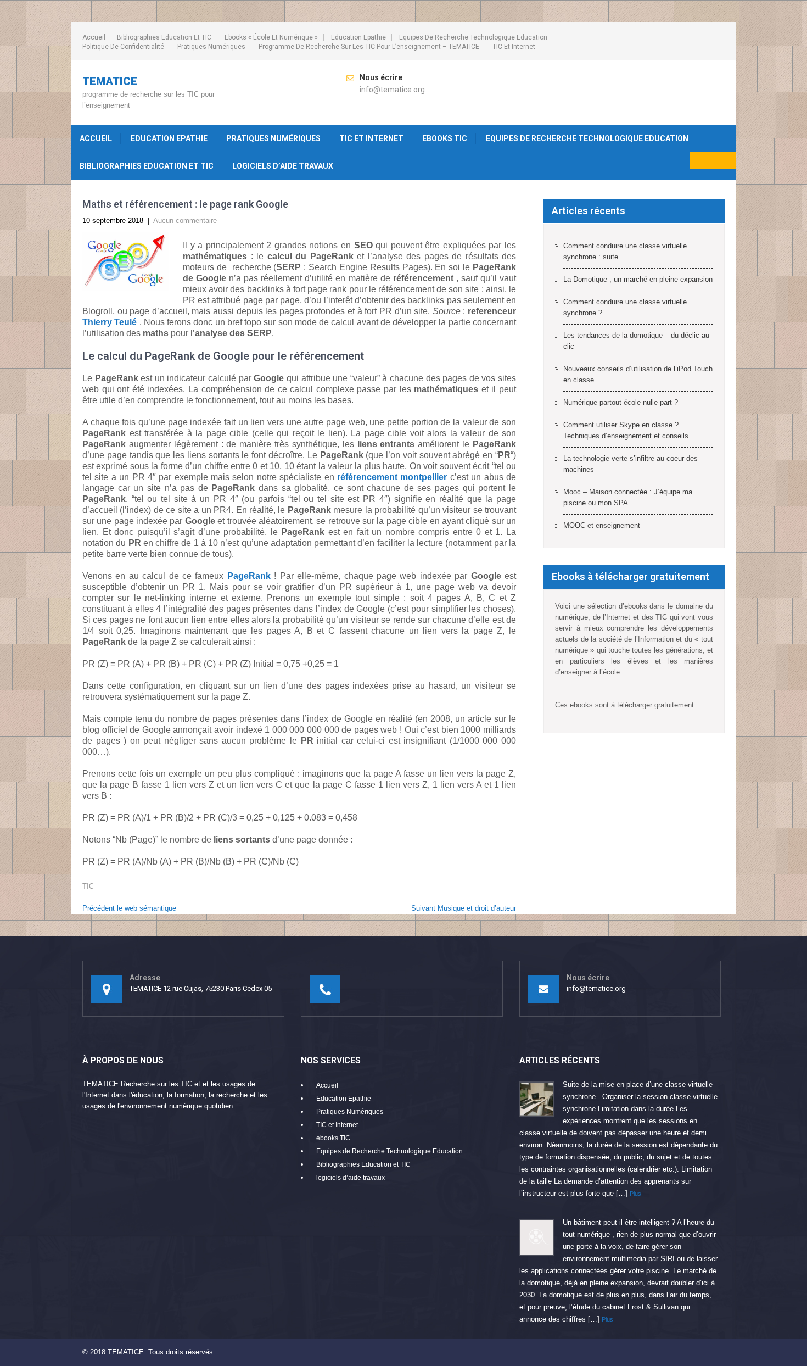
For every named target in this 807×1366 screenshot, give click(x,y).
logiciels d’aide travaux (282, 165)
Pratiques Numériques (211, 46)
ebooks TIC (444, 138)
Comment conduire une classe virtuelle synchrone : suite (625, 251)
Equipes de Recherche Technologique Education (473, 37)
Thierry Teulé (109, 322)
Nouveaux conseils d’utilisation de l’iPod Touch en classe (638, 374)
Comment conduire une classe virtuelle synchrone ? (625, 307)
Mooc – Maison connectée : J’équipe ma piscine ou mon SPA (627, 497)
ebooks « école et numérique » (271, 37)
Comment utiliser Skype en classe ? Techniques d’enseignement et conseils (625, 430)
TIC (88, 886)
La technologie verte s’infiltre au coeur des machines (630, 463)
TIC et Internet (513, 46)
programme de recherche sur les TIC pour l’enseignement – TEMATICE (369, 46)
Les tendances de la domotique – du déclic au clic (636, 340)
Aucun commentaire (185, 220)
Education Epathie (358, 37)
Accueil (93, 37)
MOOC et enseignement (601, 525)
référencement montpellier (392, 477)
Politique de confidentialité (123, 46)
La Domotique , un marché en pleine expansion (638, 279)
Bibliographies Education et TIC (164, 37)
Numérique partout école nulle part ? (620, 402)
